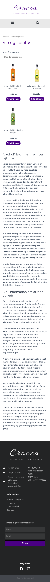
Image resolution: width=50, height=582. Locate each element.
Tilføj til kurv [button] (13, 99)
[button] (12, 22)
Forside (6, 37)
